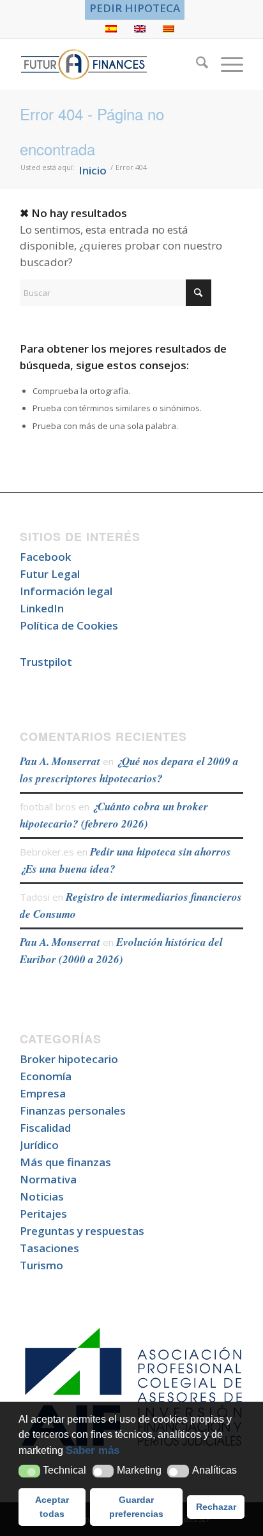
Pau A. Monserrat (60, 761)
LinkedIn (42, 608)
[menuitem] (135, 8)
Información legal (66, 591)
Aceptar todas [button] (52, 1507)
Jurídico (39, 1145)
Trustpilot (46, 661)
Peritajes (43, 1213)
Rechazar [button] (216, 1507)
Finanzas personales (73, 1110)
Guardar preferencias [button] (136, 1507)
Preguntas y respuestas (82, 1230)
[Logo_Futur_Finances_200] (109, 64)
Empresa (43, 1093)
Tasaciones (49, 1248)
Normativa (48, 1179)
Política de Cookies (69, 625)
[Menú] (225, 64)
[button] (29, 1471)
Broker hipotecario (69, 1059)
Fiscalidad (45, 1127)
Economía (45, 1076)
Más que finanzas (65, 1162)
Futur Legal (50, 574)
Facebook (45, 556)
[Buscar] (195, 64)
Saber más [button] (92, 1450)
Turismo (41, 1265)
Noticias (42, 1196)
